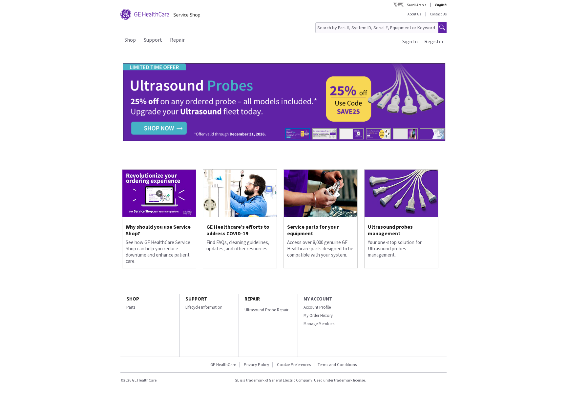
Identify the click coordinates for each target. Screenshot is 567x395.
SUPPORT (196, 299)
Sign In (410, 41)
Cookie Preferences (294, 364)
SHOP (132, 299)
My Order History (318, 315)
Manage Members (319, 323)
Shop (130, 39)
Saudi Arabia (417, 5)
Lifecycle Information (203, 307)
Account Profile (317, 307)
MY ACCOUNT (318, 299)
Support (153, 39)
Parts (130, 307)
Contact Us (438, 14)
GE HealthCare (223, 364)
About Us (414, 14)
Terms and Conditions (337, 364)
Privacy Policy (256, 364)
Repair (177, 39)
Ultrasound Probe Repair (266, 310)
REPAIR (252, 299)
